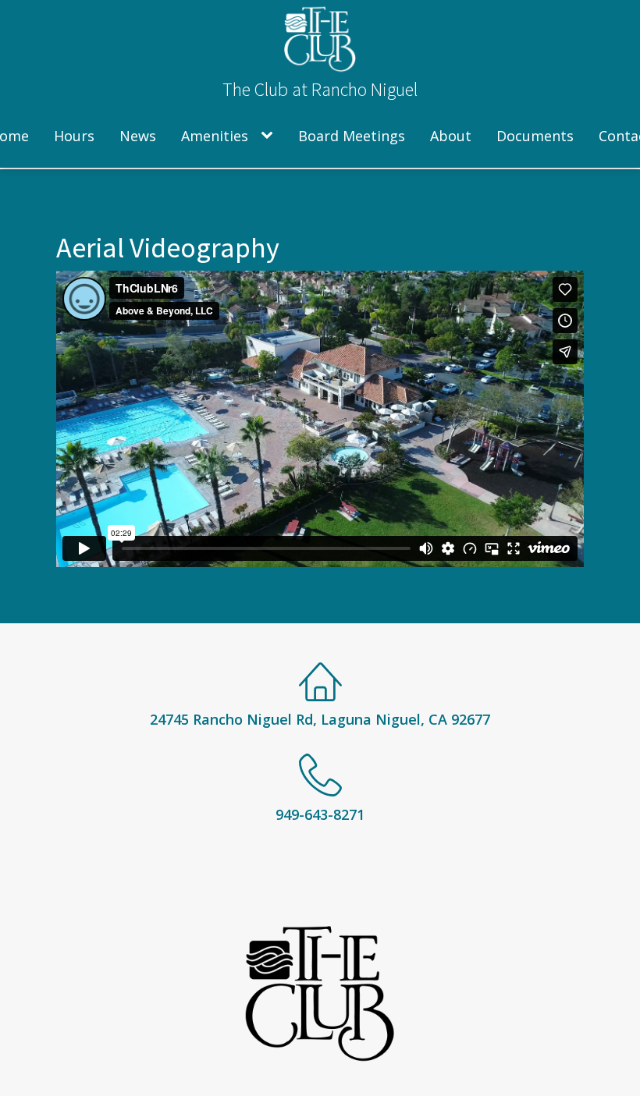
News (137, 135)
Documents (535, 135)
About (450, 135)
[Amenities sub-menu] (270, 136)
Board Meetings (351, 135)
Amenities (214, 135)
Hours (74, 135)
